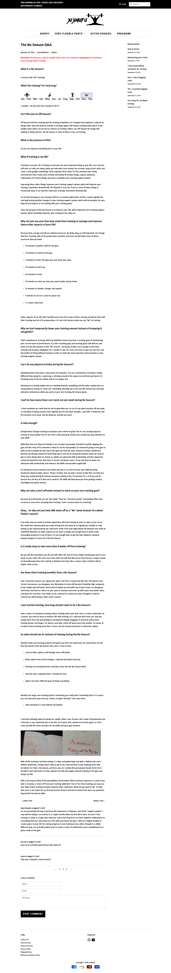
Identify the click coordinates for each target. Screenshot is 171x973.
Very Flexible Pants (69, 33)
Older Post (27, 801)
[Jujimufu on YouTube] (93, 941)
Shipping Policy (26, 952)
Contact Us (25, 940)
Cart (124, 4)
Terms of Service (27, 946)
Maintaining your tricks (137, 57)
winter (54, 52)
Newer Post (98, 801)
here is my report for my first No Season (42, 790)
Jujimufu (92, 962)
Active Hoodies (101, 33)
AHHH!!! (45, 33)
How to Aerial (133, 49)
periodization (43, 52)
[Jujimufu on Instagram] (89, 941)
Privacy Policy (26, 949)
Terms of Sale (26, 943)
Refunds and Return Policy (30, 955)
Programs (124, 33)
